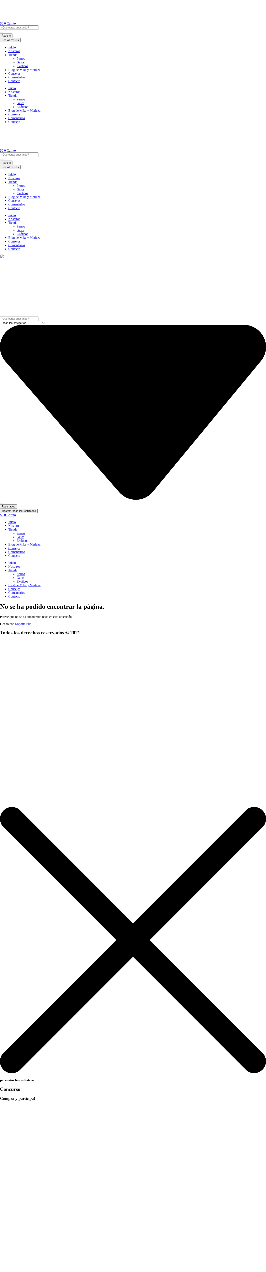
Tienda (12, 55)
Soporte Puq (23, 624)
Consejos (14, 73)
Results (6, 35)
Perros (21, 58)
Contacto (14, 81)
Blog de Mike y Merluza (24, 70)
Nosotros (14, 51)
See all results (10, 40)
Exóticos (22, 66)
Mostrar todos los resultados (19, 510)
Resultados (8, 506)
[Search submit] (1, 32)
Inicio (12, 47)
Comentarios (16, 77)
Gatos (20, 62)
